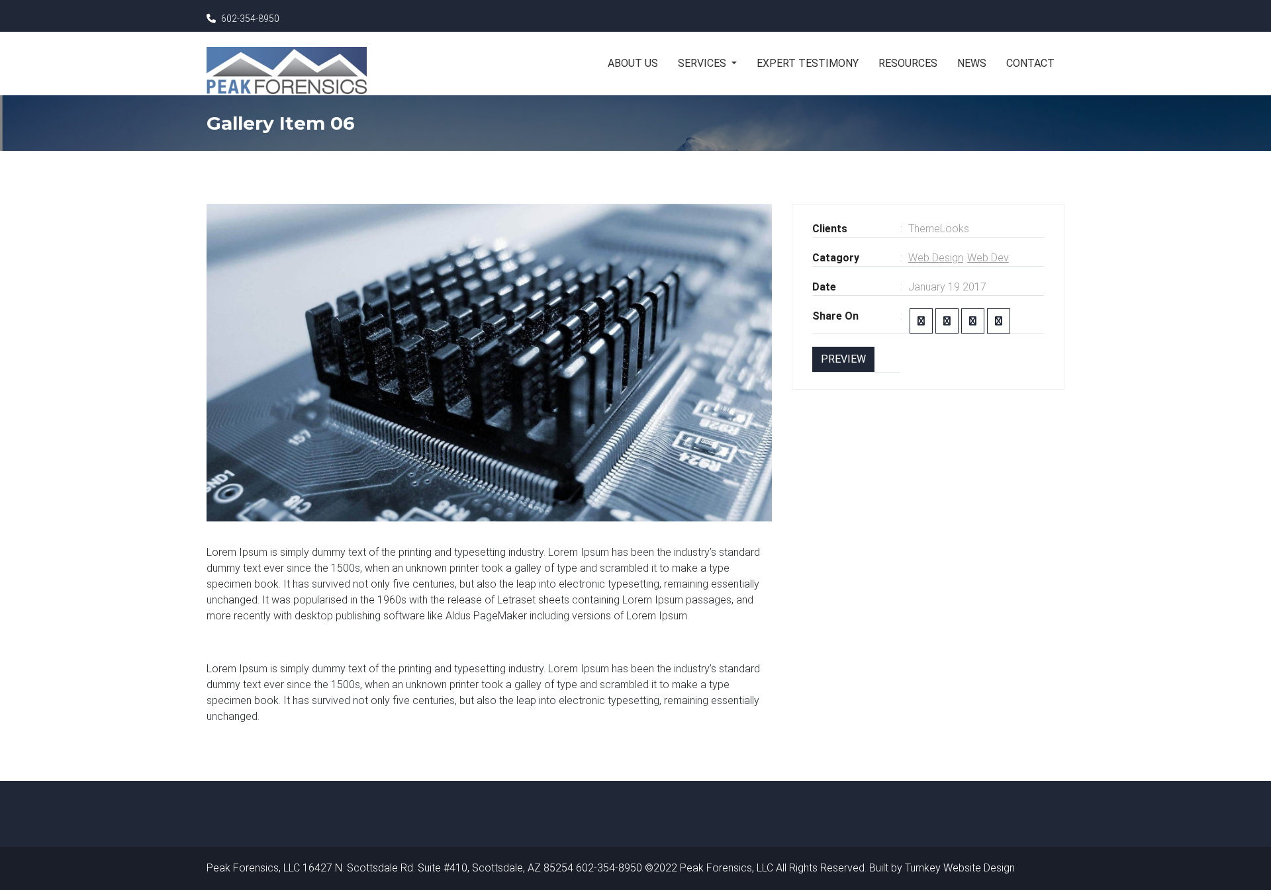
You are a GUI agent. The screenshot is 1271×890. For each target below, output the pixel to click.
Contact (1030, 63)
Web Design (935, 257)
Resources (907, 63)
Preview (843, 359)
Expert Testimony (808, 63)
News (971, 63)
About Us (633, 63)
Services (703, 63)
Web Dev (988, 257)
